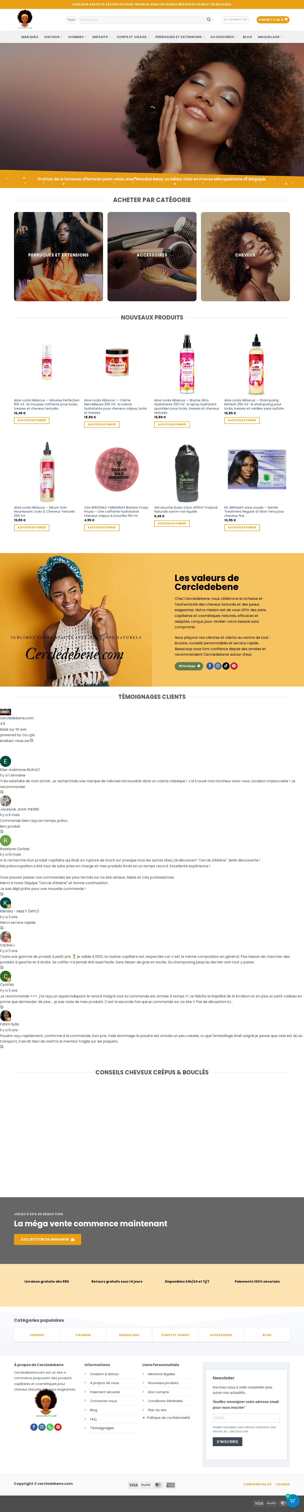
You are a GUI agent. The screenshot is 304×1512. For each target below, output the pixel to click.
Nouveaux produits (163, 1383)
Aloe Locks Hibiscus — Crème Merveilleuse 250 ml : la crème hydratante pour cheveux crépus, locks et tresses (115, 406)
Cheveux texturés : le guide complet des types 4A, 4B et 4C (240, 1135)
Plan (151, 1410)
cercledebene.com (17, 718)
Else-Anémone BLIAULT (20, 769)
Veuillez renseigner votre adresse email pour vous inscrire (246, 1404)
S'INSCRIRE (228, 1442)
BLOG (247, 37)
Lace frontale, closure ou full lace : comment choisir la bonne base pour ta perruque (57, 1137)
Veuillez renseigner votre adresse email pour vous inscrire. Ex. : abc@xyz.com (244, 1429)
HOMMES (75, 37)
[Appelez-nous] (50, 1427)
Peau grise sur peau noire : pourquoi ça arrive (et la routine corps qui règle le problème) (149, 1137)
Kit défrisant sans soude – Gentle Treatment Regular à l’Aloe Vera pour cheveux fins (254, 511)
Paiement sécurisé (105, 1392)
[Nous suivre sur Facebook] (210, 666)
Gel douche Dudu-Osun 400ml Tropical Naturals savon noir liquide (185, 509)
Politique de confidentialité (168, 1417)
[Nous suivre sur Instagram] (218, 666)
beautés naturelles (41, 130)
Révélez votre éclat (43, 117)
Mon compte (158, 1392)
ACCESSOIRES (222, 37)
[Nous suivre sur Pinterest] (234, 666)
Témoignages (102, 1428)
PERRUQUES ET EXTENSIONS (178, 37)
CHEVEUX (52, 37)
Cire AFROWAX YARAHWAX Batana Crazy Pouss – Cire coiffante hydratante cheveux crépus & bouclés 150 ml (116, 511)
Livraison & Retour (104, 1374)
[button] (235, 19)
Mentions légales (161, 1374)
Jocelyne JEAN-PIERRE (19, 809)
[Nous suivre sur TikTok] (226, 666)
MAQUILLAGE (269, 37)
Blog (93, 1410)
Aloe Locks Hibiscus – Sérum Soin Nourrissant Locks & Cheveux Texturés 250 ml (44, 511)
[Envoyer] (209, 20)
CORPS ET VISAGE (131, 37)
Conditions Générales (165, 1401)
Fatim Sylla (9, 1024)
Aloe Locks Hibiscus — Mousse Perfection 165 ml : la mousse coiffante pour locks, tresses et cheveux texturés (46, 404)
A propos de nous (104, 1383)
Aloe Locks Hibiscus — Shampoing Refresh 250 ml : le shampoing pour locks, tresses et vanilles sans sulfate (254, 404)
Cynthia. (7, 984)
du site (160, 1410)
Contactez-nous (103, 1401)
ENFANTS (100, 37)
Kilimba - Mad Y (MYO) (19, 911)
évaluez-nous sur (15, 740)
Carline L (7, 945)
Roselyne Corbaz (15, 848)
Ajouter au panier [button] (32, 420)
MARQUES (29, 37)
